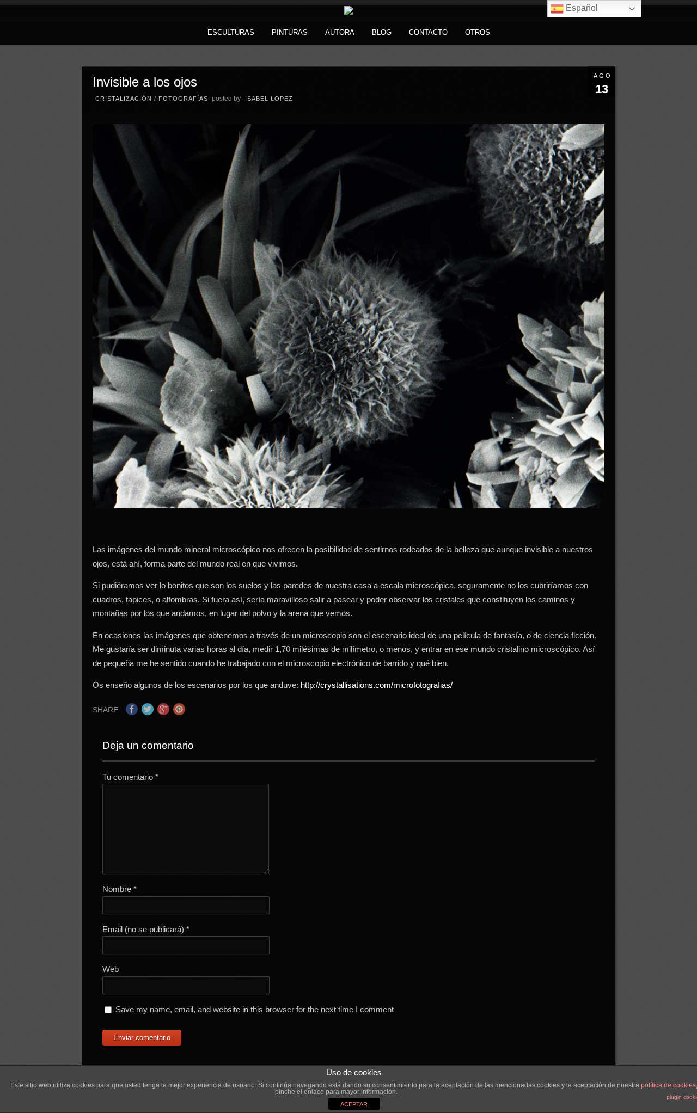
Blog (382, 32)
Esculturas (230, 32)
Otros (477, 32)
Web (110, 969)
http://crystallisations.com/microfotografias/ (377, 685)
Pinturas (290, 32)
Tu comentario (130, 777)
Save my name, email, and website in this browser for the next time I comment (254, 1009)
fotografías (183, 98)
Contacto (428, 32)
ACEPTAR (354, 1104)
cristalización (123, 98)
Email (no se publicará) (145, 929)
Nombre (119, 889)
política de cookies (668, 1085)
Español (581, 8)
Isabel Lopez (269, 98)
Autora (339, 32)
